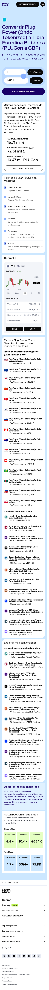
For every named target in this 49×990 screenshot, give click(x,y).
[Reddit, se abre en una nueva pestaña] (29, 956)
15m (8, 293)
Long (14, 329)
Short (32, 329)
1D (39, 293)
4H (32, 293)
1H (25, 293)
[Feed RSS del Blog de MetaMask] (39, 956)
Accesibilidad (7, 981)
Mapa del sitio (7, 978)
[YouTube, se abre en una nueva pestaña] (14, 956)
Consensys (6, 965)
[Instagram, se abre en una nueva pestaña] (19, 956)
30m (17, 293)
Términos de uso (8, 971)
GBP (35, 80)
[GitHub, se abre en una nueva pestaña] (9, 956)
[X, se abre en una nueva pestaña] (4, 956)
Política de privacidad (10, 968)
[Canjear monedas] (23, 76)
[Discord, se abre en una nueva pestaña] (24, 956)
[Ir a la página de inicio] (2, 882)
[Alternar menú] (42, 4)
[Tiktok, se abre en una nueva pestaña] (34, 956)
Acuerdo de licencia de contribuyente (16, 974)
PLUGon (34, 72)
